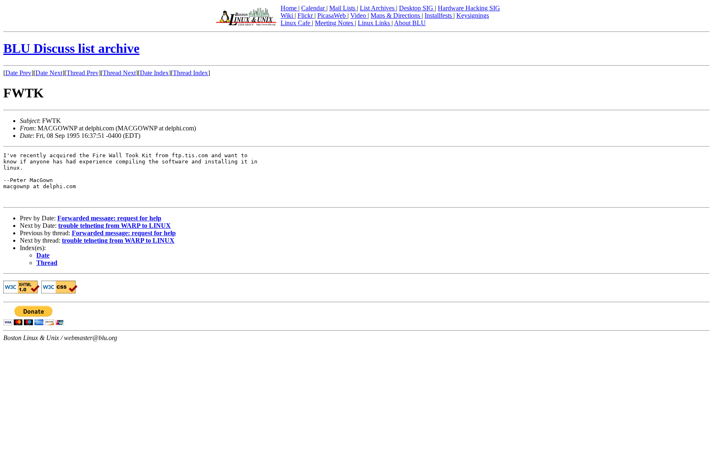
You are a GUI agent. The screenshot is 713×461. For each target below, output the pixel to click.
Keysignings (472, 15)
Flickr (305, 15)
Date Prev (18, 72)
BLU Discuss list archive (71, 48)
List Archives (378, 8)
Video (359, 15)
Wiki (288, 15)
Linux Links (375, 22)
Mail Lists (343, 8)
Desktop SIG (417, 8)
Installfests (439, 15)
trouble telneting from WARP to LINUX (114, 225)
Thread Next (119, 72)
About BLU (410, 22)
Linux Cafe (296, 22)
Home (289, 8)
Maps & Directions (396, 15)
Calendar (313, 8)
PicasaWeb (332, 15)
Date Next (48, 72)
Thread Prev (82, 72)
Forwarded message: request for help (109, 218)
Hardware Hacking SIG (469, 8)
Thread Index (190, 72)
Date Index (154, 72)
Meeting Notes (335, 22)
